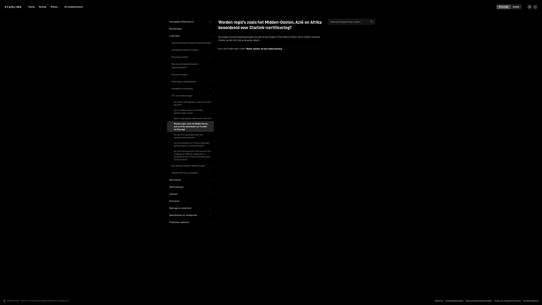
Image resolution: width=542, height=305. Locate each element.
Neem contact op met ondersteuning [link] (264, 49)
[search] (372, 22)
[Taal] (529, 7)
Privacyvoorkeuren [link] (531, 301)
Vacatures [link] (439, 301)
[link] (13, 7)
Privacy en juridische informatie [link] (508, 301)
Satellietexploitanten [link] (454, 301)
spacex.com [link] (64, 301)
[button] (190, 28)
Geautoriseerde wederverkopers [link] (478, 301)
